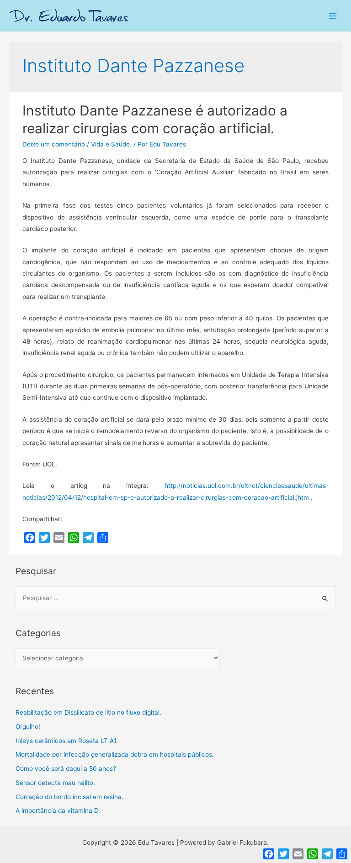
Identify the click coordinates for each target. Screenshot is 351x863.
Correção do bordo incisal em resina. (69, 796)
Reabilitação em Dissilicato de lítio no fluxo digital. (88, 712)
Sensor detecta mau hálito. (55, 782)
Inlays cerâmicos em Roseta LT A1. (67, 740)
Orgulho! (28, 726)
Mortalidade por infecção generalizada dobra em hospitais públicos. (115, 754)
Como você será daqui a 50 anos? (66, 768)
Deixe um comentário (53, 144)
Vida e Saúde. (111, 144)
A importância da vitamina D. (58, 810)
